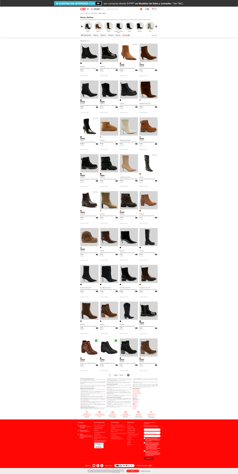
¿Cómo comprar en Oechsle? (99, 425)
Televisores (129, 444)
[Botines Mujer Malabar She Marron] (109, 245)
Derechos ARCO (114, 435)
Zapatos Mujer (94, 13)
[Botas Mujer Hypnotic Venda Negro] (148, 245)
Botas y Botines (102, 13)
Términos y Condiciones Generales (117, 425)
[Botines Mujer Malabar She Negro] (129, 245)
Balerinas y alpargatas (136, 399)
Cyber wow (129, 439)
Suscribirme (148, 458)
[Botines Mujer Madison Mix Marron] (148, 209)
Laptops (128, 442)
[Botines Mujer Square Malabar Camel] (109, 209)
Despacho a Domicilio (98, 428)
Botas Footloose (135, 394)
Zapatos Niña (135, 407)
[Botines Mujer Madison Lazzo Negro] (129, 356)
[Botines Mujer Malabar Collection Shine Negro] (129, 282)
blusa (111, 390)
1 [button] (118, 33)
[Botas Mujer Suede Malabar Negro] (129, 319)
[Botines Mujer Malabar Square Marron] (89, 319)
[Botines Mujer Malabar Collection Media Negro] (89, 282)
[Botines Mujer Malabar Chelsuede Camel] (148, 61)
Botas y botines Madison (136, 390)
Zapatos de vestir (135, 402)
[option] (119, 3)
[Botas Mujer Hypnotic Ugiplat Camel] (109, 135)
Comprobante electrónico (115, 436)
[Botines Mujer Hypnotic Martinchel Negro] (148, 319)
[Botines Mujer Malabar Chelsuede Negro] (89, 98)
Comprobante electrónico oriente (117, 438)
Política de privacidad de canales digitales (118, 433)
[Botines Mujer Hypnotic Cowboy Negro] (109, 98)
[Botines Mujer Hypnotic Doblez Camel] (129, 209)
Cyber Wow (153, 385)
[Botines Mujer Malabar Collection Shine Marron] (148, 282)
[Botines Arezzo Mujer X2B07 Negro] (89, 135)
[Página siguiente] (128, 375)
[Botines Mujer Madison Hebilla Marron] (148, 356)
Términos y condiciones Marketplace (117, 429)
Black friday (129, 437)
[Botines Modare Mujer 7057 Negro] (109, 356)
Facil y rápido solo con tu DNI (85, 426)
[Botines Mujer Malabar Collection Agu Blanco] (129, 135)
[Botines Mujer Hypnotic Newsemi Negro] (89, 172)
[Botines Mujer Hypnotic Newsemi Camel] (148, 135)
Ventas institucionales (131, 430)
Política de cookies (114, 431)
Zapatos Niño (135, 408)
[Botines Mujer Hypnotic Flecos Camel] (89, 245)
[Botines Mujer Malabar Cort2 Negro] (89, 61)
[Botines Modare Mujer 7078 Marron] (89, 356)
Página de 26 (118, 375)
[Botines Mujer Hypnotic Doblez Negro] (109, 172)
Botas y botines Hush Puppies (137, 393)
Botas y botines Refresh (136, 389)
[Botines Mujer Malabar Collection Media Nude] (129, 172)
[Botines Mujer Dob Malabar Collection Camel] (148, 98)
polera (130, 387)
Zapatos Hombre (135, 405)
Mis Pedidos (96, 430)
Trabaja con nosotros (131, 428)
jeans (124, 387)
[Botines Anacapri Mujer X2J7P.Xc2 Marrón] (129, 61)
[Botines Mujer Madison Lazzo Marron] (109, 319)
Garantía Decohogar (98, 435)
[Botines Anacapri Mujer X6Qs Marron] (89, 209)
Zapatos (87, 13)
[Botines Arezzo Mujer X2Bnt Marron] (148, 172)
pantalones (102, 399)
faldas (124, 395)
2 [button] (120, 33)
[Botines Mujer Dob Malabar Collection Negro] (109, 282)
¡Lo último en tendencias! (131, 435)
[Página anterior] (110, 375)
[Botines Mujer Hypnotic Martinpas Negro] (109, 61)
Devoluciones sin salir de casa (99, 432)
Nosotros (129, 425)
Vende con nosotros (131, 432)
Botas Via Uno (135, 397)
